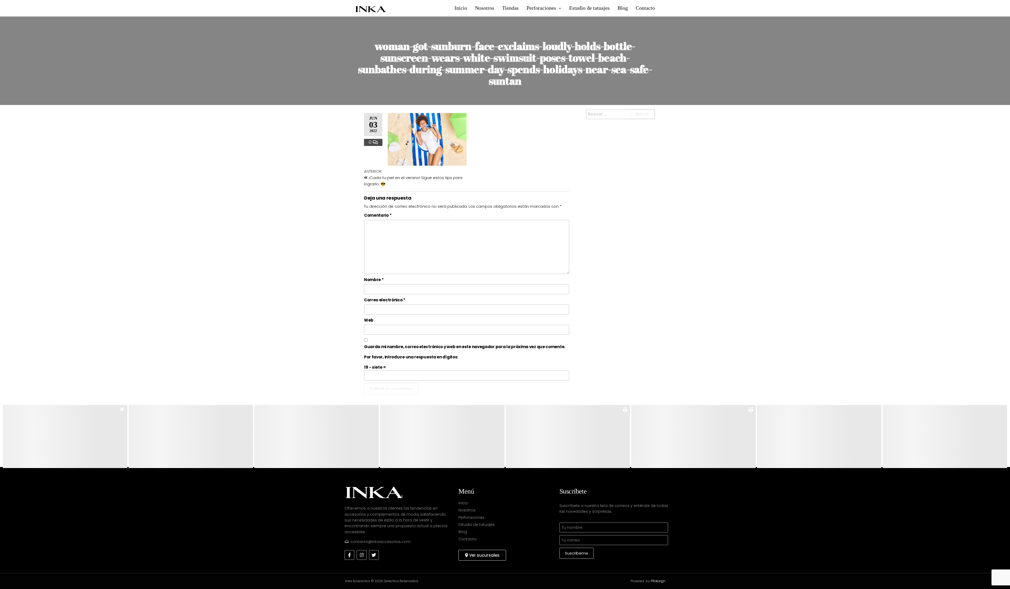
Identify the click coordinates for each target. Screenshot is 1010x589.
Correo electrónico (384, 300)
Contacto (645, 8)
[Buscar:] (620, 114)
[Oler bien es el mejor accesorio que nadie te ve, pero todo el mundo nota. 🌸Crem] (819, 436)
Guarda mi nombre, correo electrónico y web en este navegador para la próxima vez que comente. (464, 346)
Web (368, 320)
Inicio (460, 8)
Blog (623, 8)
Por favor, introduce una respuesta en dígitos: (411, 357)
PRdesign (658, 581)
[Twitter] (374, 555)
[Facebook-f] (349, 555)
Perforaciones (541, 8)
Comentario (377, 215)
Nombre (374, 279)
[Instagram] (361, 555)
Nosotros (484, 8)
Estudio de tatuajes (589, 8)
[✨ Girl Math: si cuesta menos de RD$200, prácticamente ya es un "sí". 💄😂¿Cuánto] (693, 436)
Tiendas (510, 8)
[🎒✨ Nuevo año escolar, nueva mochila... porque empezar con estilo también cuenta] (442, 436)
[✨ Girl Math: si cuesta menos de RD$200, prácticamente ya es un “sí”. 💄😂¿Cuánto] (568, 436)
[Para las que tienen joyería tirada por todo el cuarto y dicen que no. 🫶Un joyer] (316, 436)
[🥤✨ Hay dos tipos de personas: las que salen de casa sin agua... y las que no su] (191, 436)
